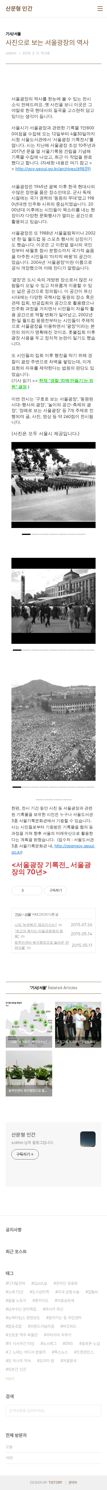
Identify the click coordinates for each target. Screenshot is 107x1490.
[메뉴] (100, 8)
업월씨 (93, 1292)
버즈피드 (69, 1326)
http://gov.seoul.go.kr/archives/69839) (53, 168)
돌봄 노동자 (17, 1300)
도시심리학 (40, 1292)
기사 (18, 914)
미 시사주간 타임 (21, 1343)
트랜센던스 (85, 1352)
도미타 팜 (46, 1360)
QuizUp (40, 1283)
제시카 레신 (54, 1309)
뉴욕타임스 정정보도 (24, 1317)
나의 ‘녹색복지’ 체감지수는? (36, 924)
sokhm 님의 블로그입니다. (32, 1142)
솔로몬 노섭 (91, 1343)
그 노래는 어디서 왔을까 (27, 1352)
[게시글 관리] (36, 890)
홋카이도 (42, 1300)
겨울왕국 (69, 1360)
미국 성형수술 (68, 1292)
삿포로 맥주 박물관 (23, 1335)
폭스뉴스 (61, 1352)
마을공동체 (65, 1300)
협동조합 (15, 1326)
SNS (69, 1343)
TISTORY (55, 1483)
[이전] (20, 487)
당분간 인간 (17, 1369)
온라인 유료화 (67, 1283)
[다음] (87, 487)
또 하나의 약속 (19, 1360)
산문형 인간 (19, 8)
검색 (95, 1410)
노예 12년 (15, 1292)
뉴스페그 (49, 1343)
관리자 (72, 1483)
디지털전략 (16, 1283)
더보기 (10, 1379)
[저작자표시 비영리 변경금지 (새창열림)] (74, 890)
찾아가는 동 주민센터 (65, 1317)
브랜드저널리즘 (42, 1326)
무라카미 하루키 (58, 1335)
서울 (28, 914)
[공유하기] (29, 890)
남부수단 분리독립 (22, 1309)
